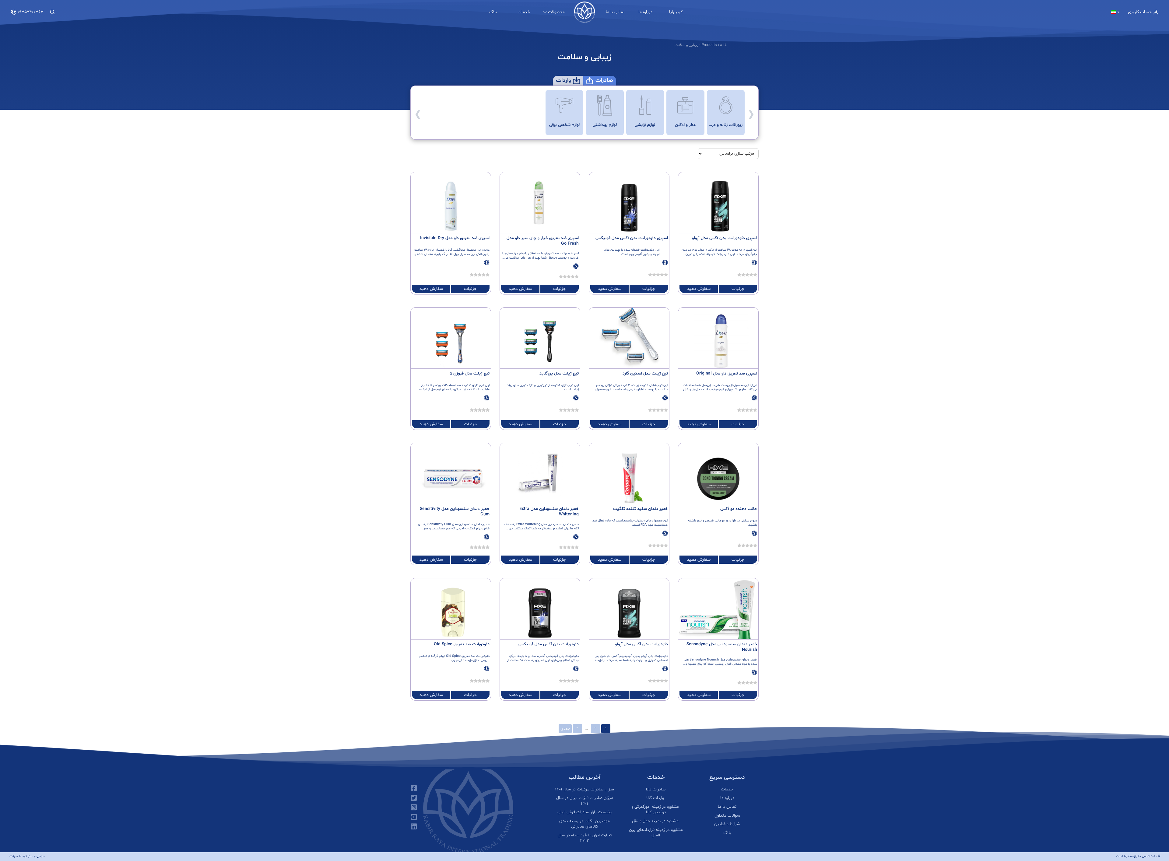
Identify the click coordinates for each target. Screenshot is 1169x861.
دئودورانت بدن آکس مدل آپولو (641, 644)
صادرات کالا (656, 789)
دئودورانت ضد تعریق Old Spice (462, 644)
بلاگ (493, 12)
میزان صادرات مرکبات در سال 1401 (584, 789)
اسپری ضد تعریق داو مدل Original (726, 373)
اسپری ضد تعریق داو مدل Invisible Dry (455, 238)
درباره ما (645, 12)
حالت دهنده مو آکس (738, 509)
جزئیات (738, 289)
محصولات (556, 12)
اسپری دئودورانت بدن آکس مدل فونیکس (631, 238)
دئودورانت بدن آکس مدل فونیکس (548, 644)
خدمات (524, 12)
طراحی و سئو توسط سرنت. (27, 856)
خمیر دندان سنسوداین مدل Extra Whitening (549, 511)
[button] (751, 112)
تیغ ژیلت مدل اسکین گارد (645, 373)
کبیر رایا (676, 12)
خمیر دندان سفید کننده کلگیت (640, 509)
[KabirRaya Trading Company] (584, 12)
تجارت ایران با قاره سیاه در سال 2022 (585, 838)
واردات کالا (655, 798)
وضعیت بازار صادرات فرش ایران (584, 812)
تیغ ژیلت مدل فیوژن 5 (470, 373)
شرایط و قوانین (727, 824)
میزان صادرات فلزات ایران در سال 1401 (584, 800)
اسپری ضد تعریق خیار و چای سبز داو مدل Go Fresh (543, 240)
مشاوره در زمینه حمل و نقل (656, 821)
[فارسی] (1115, 12)
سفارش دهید (699, 289)
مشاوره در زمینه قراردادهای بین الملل (656, 832)
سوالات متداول (727, 815)
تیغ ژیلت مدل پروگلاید (559, 373)
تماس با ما (615, 12)
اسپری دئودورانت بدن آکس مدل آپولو (724, 238)
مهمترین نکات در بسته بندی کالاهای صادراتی (584, 823)
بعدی (565, 728)
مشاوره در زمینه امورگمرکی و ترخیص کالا (655, 809)
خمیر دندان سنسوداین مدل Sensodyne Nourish (721, 647)
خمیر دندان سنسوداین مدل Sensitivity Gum (455, 511)
